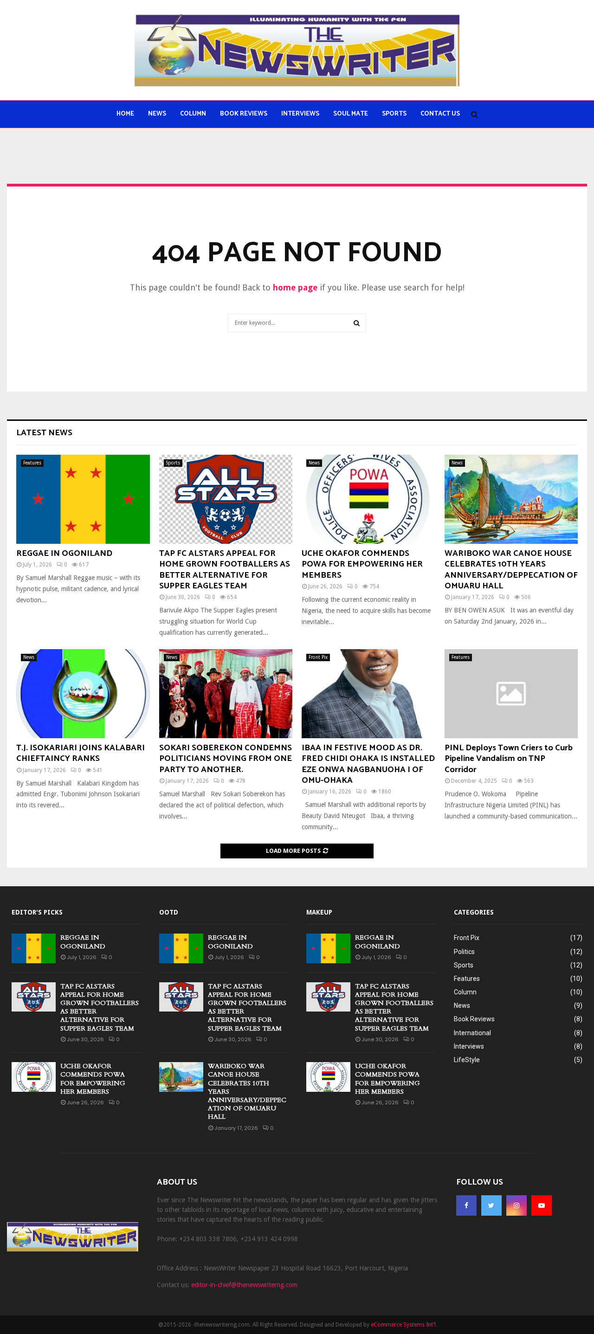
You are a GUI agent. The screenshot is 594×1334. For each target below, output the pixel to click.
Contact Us (440, 114)
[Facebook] (466, 1205)
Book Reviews (243, 114)
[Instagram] (516, 1205)
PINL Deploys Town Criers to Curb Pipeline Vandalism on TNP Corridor (509, 759)
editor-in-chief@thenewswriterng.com (244, 1285)
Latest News (44, 433)
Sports (394, 114)
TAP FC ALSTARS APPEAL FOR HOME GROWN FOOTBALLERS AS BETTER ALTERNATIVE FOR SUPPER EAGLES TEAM (224, 570)
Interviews (300, 114)
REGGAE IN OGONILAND (64, 554)
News (157, 114)
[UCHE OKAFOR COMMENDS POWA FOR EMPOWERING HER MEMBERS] (368, 499)
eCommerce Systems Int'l (403, 1324)
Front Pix (318, 657)
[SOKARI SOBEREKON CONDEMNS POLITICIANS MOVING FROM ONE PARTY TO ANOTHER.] (226, 693)
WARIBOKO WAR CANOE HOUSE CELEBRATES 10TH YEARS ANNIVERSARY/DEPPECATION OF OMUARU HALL (511, 570)
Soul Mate (350, 114)
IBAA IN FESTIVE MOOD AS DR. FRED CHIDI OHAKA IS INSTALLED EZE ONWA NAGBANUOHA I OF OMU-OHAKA (368, 764)
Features (32, 462)
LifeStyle (467, 1059)
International (472, 1033)
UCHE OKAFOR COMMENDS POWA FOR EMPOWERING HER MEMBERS (362, 564)
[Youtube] (541, 1205)
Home (125, 114)
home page (295, 287)
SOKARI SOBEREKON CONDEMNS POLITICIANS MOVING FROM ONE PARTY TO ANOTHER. (225, 759)
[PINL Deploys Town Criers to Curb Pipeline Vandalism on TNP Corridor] (511, 693)
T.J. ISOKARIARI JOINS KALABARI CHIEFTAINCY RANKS (80, 753)
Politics (464, 951)
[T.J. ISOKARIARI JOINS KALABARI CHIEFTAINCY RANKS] (83, 693)
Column (193, 114)
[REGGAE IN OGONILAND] (83, 499)
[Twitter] (491, 1205)
